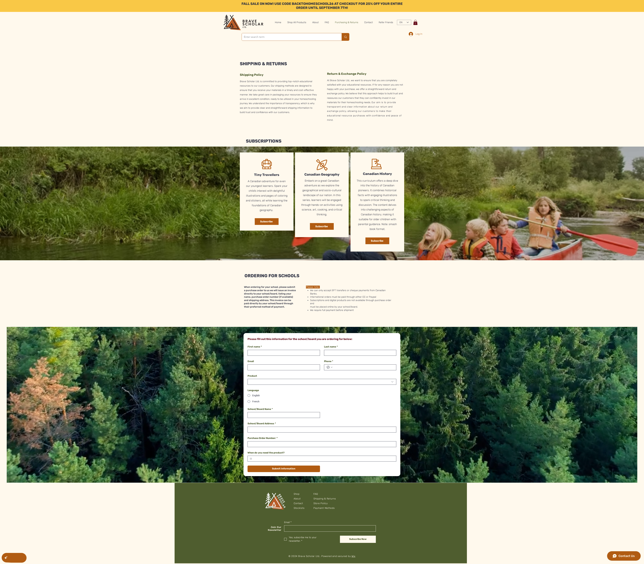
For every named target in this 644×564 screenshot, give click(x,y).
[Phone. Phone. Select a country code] (329, 367)
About (297, 498)
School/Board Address (262, 423)
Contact (298, 503)
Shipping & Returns (324, 498)
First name (255, 346)
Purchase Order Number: (263, 438)
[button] (415, 22)
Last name (331, 346)
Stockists (299, 508)
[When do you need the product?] (251, 459)
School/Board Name (260, 409)
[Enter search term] (345, 37)
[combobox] (322, 382)
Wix (353, 556)
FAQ (315, 494)
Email (251, 361)
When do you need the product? (266, 452)
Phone (328, 361)
